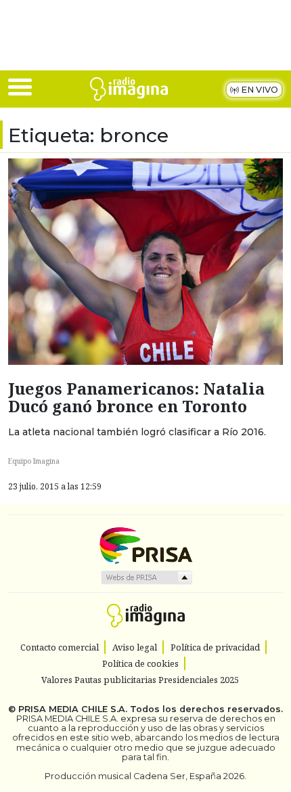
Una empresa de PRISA (145, 544)
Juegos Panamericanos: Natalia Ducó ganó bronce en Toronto (136, 397)
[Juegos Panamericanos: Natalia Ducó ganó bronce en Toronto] (145, 260)
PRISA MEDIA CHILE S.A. (72, 709)
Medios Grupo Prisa (145, 577)
